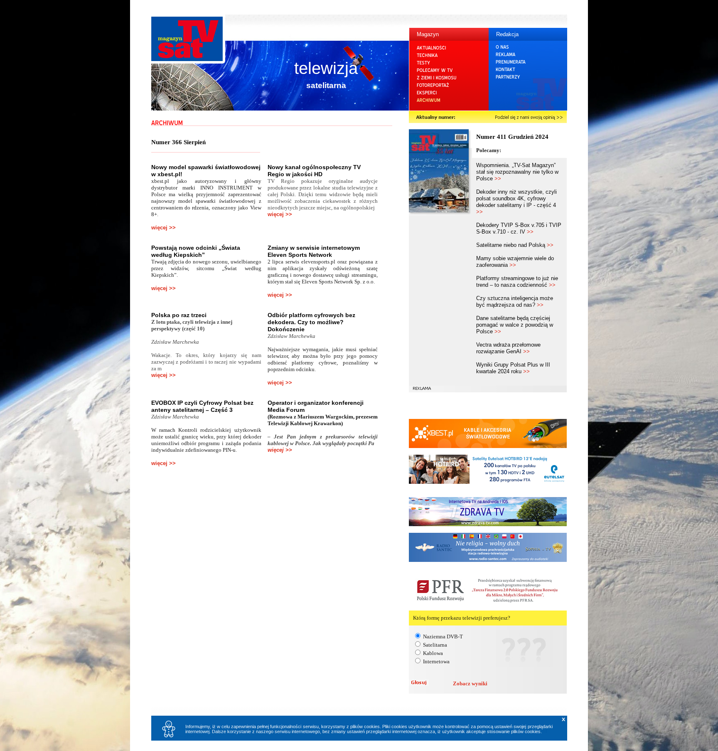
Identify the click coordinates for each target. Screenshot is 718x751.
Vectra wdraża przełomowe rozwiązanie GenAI (508, 348)
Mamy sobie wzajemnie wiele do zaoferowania (515, 261)
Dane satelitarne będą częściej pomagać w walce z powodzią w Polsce (514, 325)
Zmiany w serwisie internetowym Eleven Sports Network (314, 251)
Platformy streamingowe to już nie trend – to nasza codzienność (517, 281)
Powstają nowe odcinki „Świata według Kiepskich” (195, 251)
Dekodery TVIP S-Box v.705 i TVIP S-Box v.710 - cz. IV (518, 228)
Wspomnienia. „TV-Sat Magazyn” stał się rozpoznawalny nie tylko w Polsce (517, 172)
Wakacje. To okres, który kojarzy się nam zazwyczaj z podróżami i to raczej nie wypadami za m (206, 362)
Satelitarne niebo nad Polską (514, 245)
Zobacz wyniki (470, 683)
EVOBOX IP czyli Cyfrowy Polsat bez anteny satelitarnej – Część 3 (202, 406)
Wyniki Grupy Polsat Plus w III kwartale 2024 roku (513, 368)
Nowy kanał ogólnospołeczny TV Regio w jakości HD (314, 170)
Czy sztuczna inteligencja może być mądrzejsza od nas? (514, 301)
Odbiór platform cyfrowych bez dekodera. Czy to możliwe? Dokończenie (311, 322)
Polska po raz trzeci (179, 315)
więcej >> (163, 227)
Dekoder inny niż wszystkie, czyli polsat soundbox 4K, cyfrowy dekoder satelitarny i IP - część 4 (516, 202)
